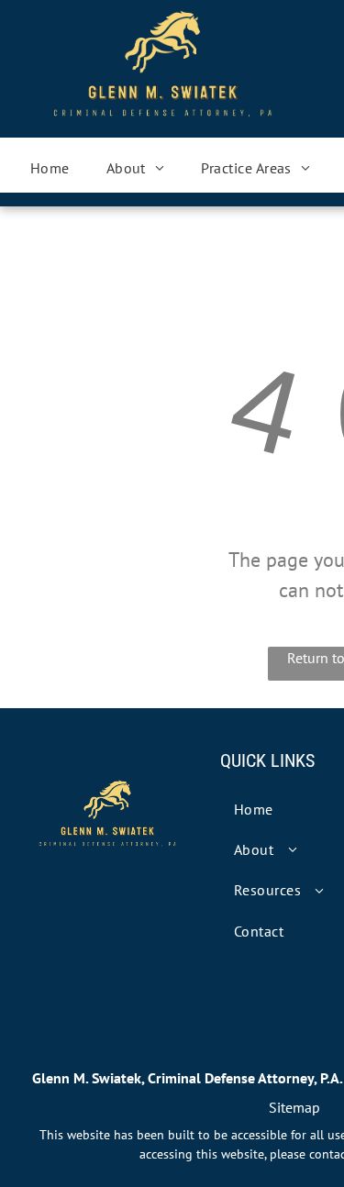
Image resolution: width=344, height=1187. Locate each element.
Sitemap (294, 1107)
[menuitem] (50, 167)
